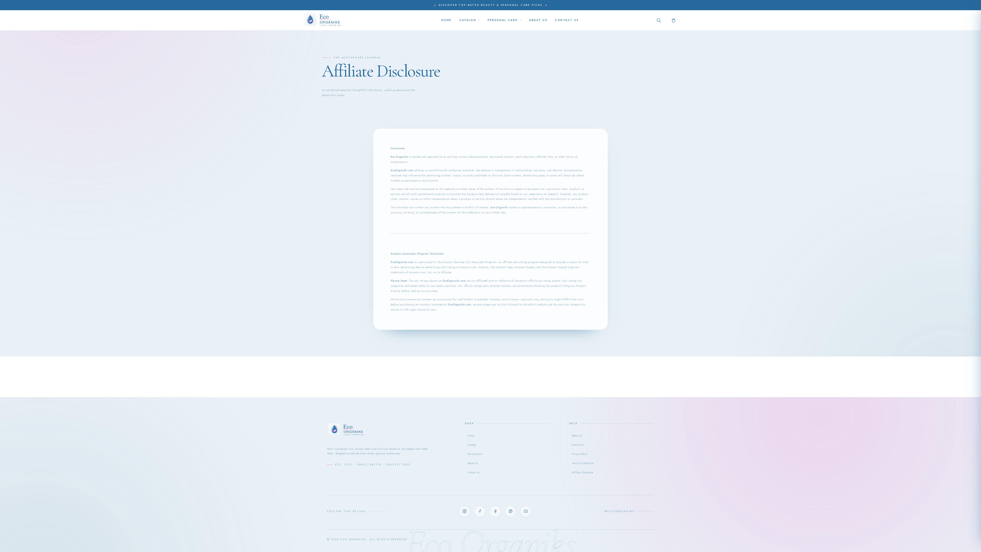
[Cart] (673, 20)
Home (471, 436)
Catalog (472, 445)
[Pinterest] (510, 511)
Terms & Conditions (583, 463)
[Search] (658, 20)
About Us (473, 463)
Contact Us (474, 472)
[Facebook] (495, 511)
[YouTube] (526, 511)
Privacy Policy (579, 454)
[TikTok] (480, 511)
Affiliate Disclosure (582, 472)
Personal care (475, 454)
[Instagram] (464, 511)
